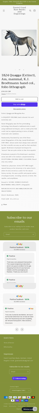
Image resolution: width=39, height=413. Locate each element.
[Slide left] (15, 70)
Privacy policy (21, 406)
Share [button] (5, 204)
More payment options (19, 109)
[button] (4, 11)
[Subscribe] (33, 234)
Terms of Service (9, 343)
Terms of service (31, 406)
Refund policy (8, 347)
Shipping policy (20, 409)
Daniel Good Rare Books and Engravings (18, 403)
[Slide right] (24, 70)
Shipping (3, 93)
